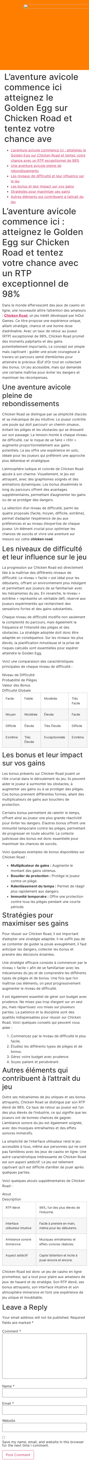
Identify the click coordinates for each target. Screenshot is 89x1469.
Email (8, 1403)
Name (8, 1386)
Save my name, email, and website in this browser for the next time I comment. (43, 1443)
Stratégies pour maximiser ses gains (40, 191)
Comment (11, 1331)
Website (8, 1420)
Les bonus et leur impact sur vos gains (42, 186)
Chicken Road (15, 315)
